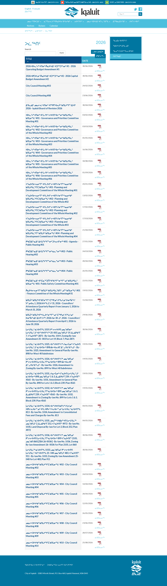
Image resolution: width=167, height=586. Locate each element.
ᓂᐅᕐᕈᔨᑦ (78, 21)
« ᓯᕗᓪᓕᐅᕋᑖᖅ (97, 52)
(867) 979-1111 (53, 2)
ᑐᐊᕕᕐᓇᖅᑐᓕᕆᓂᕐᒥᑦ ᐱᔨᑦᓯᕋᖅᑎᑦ (60, 565)
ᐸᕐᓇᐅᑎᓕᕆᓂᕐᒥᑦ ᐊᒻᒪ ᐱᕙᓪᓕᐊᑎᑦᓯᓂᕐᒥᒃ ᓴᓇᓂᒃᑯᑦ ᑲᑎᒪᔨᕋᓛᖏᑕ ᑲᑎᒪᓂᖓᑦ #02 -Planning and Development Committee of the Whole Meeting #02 (51, 210)
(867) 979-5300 (130, 2)
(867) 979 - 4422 (97, 2)
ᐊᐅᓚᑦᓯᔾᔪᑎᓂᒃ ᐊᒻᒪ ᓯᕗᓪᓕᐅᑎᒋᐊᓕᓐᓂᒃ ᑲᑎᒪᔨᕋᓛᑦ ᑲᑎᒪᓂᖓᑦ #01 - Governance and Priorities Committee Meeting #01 (52, 118)
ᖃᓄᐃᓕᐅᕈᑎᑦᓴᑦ (120, 40)
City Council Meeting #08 (38, 95)
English (28, 8)
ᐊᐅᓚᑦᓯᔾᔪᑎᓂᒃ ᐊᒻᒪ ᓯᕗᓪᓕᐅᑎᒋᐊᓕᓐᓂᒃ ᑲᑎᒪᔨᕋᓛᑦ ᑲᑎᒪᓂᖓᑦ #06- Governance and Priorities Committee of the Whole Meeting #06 (52, 175)
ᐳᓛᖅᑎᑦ (48, 31)
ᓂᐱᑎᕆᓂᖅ (100, 71)
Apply (62, 53)
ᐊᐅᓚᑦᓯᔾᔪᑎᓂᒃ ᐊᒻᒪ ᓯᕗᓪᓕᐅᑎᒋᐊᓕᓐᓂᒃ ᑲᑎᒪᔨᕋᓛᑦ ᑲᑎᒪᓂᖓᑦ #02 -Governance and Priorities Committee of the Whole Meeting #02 (52, 129)
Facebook (140, 9)
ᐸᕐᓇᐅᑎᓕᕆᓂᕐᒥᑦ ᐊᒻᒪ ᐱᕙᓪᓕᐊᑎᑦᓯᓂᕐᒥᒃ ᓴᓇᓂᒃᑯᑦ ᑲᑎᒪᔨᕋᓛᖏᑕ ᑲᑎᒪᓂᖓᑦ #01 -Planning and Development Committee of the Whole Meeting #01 (51, 187)
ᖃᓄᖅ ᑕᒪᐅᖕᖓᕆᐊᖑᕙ (123, 51)
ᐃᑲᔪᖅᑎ (28, 11)
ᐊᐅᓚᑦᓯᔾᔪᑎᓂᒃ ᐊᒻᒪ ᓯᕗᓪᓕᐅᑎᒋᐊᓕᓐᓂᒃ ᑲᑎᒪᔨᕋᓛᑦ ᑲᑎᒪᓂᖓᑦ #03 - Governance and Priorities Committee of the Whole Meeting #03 (52, 141)
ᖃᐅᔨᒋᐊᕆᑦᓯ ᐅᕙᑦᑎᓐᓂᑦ (35, 565)
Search (28, 49)
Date (85, 60)
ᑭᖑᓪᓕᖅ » (100, 56)
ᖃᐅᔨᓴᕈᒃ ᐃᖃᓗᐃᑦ (121, 46)
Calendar (54, 25)
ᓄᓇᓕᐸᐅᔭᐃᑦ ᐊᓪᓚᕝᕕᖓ (97, 21)
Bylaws (42, 25)
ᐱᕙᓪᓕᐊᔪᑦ (134, 21)
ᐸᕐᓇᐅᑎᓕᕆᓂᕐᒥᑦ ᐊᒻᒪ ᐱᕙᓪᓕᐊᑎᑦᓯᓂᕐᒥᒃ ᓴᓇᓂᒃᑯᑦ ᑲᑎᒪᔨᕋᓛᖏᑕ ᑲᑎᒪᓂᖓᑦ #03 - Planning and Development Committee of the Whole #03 (49, 221)
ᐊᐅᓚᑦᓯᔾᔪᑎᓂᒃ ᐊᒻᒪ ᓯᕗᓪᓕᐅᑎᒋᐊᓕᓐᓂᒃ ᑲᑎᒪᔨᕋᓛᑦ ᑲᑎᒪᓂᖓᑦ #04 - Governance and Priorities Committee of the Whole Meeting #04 (52, 152)
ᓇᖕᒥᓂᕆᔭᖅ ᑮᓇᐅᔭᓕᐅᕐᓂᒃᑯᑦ (57, 21)
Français (36, 8)
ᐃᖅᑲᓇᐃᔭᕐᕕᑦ (119, 21)
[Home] (81, 12)
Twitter (135, 9)
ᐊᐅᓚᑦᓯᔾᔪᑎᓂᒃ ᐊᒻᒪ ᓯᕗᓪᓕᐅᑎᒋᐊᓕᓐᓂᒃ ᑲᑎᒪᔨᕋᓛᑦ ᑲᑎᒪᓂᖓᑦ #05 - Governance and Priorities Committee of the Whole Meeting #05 (52, 164)
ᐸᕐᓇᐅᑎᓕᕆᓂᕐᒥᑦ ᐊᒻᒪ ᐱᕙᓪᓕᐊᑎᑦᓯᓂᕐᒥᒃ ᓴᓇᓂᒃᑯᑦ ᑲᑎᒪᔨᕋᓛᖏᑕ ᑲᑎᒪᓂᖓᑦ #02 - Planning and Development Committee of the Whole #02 (49, 198)
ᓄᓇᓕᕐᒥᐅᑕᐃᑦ (33, 21)
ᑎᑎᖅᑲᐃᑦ (117, 56)
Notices (30, 25)
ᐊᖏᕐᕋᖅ (28, 31)
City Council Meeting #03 (38, 85)
